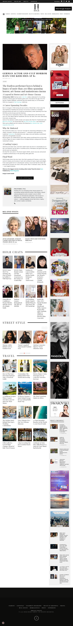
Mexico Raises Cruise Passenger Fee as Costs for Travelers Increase (40, 376)
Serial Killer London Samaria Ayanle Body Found (64, 440)
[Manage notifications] (3, 623)
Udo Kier (24, 97)
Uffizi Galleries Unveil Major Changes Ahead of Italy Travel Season (9, 445)
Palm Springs (17, 102)
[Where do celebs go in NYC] (59, 519)
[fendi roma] (59, 56)
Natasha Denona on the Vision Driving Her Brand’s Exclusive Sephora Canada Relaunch (41, 276)
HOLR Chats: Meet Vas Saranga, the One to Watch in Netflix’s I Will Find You (7, 274)
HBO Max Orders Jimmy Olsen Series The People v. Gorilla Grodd (64, 536)
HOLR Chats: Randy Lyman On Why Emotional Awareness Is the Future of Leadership (18, 275)
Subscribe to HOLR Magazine (24, 178)
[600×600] (59, 206)
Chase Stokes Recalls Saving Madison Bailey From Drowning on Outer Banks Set (64, 579)
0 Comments (63, 433)
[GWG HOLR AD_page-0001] (59, 175)
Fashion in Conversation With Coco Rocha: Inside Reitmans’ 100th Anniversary (30, 275)
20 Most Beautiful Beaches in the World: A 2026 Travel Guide (40, 422)
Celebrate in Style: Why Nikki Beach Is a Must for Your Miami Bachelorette (39, 445)
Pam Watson (28, 242)
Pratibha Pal (6, 78)
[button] (46, 328)
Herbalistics (55, 13)
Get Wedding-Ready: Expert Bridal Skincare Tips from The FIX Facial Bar (31, 302)
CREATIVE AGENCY (7, 1)
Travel (42, 13)
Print (61, 13)
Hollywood (11, 134)
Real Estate (48, 13)
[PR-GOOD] (59, 122)
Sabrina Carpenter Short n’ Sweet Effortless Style (23, 346)
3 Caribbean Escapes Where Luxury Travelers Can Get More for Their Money (9, 399)
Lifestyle (13, 13)
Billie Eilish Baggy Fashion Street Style (39, 346)
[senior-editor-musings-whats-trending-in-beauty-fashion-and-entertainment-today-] (59, 267)
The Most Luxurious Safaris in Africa (39, 397)
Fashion (8, 13)
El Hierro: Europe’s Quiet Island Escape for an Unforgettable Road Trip (24, 398)
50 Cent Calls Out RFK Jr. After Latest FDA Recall (64, 568)
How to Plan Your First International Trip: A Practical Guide (8, 376)
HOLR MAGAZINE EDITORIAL (9, 243)
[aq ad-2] (59, 501)
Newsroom (67, 13)
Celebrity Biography (22, 13)
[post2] (59, 481)
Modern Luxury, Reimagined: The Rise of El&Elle (18, 302)
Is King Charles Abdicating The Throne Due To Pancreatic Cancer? (64, 428)
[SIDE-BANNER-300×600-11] (59, 380)
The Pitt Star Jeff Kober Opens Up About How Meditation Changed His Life (64, 558)
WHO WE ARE (17, 1)
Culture (4, 81)
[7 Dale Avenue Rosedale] (59, 225)
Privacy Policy (36, 610)
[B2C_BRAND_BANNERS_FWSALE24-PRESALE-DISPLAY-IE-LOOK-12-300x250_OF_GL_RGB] (59, 409)
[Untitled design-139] (59, 340)
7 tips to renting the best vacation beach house (24, 444)
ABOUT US (25, 1)
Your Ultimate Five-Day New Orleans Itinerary (24, 422)
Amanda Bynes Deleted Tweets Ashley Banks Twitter (64, 462)
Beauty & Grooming (34, 13)
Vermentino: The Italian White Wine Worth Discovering (24, 375)
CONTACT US (34, 1)
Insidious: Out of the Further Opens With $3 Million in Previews (64, 547)
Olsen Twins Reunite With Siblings (35, 239)
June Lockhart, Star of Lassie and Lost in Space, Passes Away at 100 (12, 240)
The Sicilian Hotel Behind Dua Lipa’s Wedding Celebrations (8, 423)
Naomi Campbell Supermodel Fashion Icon (8, 346)
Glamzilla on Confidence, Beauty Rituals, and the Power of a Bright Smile (7, 303)
